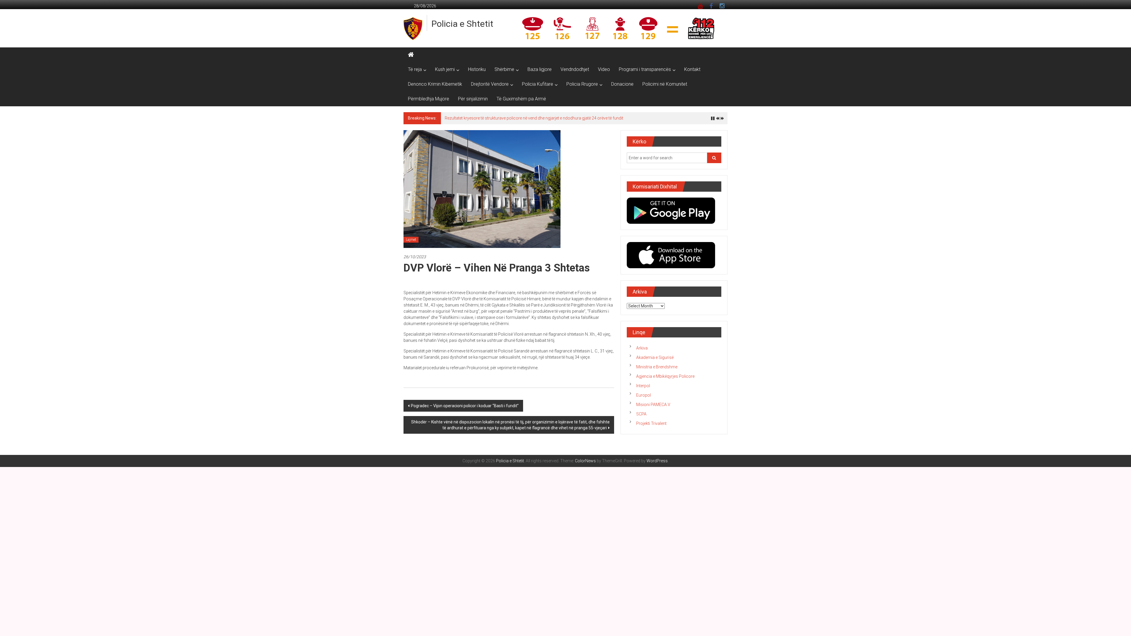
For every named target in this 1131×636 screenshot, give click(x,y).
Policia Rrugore (582, 84)
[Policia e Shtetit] (411, 54)
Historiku (477, 69)
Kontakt (692, 69)
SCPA (641, 414)
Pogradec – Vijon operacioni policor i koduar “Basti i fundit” (465, 405)
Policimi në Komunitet (664, 84)
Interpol (643, 385)
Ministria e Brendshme (656, 367)
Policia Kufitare (537, 84)
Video (604, 69)
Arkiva (642, 348)
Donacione (622, 84)
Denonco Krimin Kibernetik (435, 84)
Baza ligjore (540, 69)
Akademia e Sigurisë (655, 357)
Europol (643, 395)
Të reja (415, 69)
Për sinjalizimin (473, 99)
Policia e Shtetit (462, 24)
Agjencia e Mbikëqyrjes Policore (665, 376)
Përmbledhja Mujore (428, 99)
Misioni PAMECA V (653, 404)
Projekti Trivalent (651, 423)
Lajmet (411, 240)
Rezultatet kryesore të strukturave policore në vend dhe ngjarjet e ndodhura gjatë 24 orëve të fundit (534, 118)
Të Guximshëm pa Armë (521, 99)
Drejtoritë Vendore (490, 84)
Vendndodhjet (574, 69)
